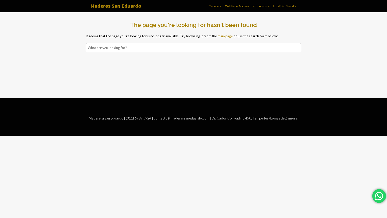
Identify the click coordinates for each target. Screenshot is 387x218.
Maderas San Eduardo (115, 6)
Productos (260, 6)
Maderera (215, 6)
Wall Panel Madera (237, 6)
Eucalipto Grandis (284, 6)
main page (225, 36)
